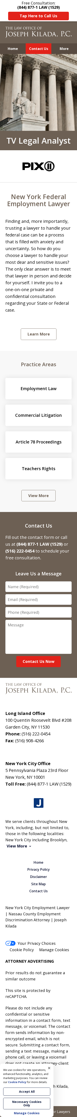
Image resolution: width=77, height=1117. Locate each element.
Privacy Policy (38, 869)
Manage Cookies (54, 949)
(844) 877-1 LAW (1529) (49, 784)
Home (13, 48)
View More (38, 495)
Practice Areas (38, 364)
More (64, 48)
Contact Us (38, 48)
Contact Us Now (38, 661)
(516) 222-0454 (36, 734)
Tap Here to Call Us (38, 15)
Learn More (38, 334)
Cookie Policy (22, 949)
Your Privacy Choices (37, 943)
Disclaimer (38, 876)
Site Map (38, 884)
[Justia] (38, 803)
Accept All (27, 1091)
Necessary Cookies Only (26, 1103)
